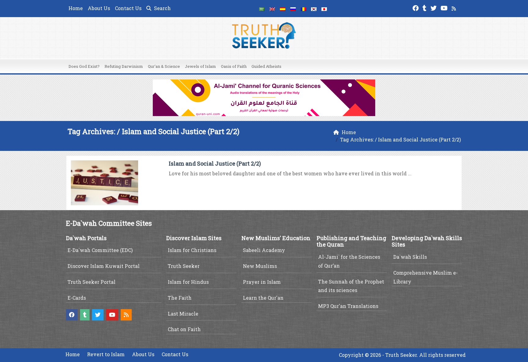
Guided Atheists (266, 66)
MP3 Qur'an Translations (348, 306)
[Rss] (454, 7)
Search (162, 8)
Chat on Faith (184, 329)
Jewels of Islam (200, 66)
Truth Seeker (184, 266)
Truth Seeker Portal (92, 282)
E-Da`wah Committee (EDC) (100, 250)
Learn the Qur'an (263, 297)
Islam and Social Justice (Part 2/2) (215, 163)
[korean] (314, 8)
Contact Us (128, 8)
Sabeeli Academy (264, 250)
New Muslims (260, 266)
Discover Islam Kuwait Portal (104, 266)
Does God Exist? (84, 66)
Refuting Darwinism (124, 66)
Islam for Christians (192, 250)
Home (75, 8)
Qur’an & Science (164, 66)
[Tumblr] (425, 7)
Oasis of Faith (234, 66)
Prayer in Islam (262, 282)
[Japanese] (324, 8)
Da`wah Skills (410, 257)
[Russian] (293, 8)
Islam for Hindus (188, 282)
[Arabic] (262, 8)
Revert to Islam (106, 354)
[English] (272, 8)
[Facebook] (416, 7)
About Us (99, 8)
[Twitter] (434, 7)
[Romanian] (303, 8)
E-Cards (77, 297)
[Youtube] (445, 7)
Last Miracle (183, 313)
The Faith (180, 297)
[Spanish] (282, 8)
